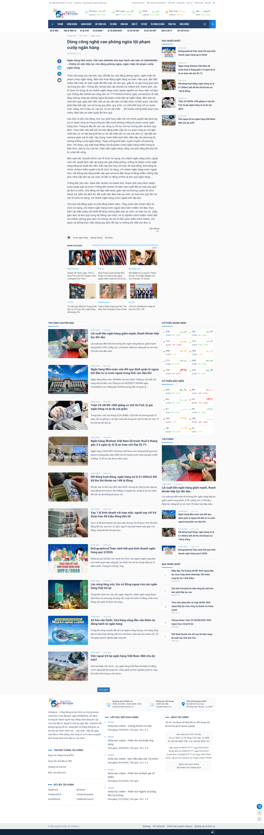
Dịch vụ (190, 3)
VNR (168, 418)
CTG (168, 360)
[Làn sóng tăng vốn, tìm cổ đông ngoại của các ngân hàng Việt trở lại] (68, 594)
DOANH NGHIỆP (86, 24)
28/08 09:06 (182, 48)
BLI (167, 409)
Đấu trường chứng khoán (156, 3)
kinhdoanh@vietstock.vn (123, 707)
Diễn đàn (171, 3)
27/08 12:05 (107, 617)
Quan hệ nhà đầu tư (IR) (60, 761)
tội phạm (109, 237)
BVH (168, 390)
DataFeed (53, 790)
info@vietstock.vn (163, 707)
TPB (167, 370)
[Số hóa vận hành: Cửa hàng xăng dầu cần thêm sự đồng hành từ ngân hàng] (68, 630)
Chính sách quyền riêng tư (180, 826)
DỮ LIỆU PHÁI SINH (133, 30)
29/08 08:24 (175, 641)
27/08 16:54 (107, 581)
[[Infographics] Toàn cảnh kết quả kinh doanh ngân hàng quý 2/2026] (169, 52)
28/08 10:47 (107, 509)
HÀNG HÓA (124, 24)
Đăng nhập (199, 3)
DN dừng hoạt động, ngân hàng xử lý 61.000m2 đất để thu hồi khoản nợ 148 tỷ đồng (196, 87)
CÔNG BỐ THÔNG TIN (70, 30)
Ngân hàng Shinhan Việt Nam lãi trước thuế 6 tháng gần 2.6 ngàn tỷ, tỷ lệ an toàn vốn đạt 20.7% (196, 70)
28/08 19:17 (175, 613)
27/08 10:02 (182, 116)
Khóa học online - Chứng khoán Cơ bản (130, 726)
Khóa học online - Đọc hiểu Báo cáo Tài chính (133, 758)
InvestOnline (54, 799)
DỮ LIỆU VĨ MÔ (84, 30)
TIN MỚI (60, 24)
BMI (193, 390)
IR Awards (181, 3)
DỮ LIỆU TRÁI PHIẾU (150, 30)
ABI (167, 428)
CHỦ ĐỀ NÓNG (54, 30)
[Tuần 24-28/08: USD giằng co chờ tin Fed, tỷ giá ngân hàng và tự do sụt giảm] (169, 102)
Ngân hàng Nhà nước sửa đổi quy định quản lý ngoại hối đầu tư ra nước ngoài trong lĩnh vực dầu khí (196, 518)
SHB (168, 331)
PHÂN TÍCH (172, 24)
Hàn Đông (154, 228)
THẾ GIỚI (144, 24)
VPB (194, 331)
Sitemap (146, 826)
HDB (194, 351)
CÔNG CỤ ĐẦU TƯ (166, 30)
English (208, 3)
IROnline (81, 790)
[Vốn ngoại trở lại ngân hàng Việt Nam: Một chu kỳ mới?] (169, 120)
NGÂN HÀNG (95, 330)
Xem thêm (103, 690)
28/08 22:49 (175, 595)
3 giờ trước (107, 330)
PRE (194, 418)
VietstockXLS (54, 794)
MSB (194, 360)
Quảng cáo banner (57, 767)
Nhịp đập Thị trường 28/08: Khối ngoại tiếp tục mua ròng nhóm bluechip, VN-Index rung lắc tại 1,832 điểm (192, 574)
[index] (86, 11)
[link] (205, 24)
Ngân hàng (166, 484)
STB (194, 341)
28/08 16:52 (175, 581)
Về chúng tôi (158, 826)
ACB (194, 370)
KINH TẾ (134, 24)
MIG (167, 399)
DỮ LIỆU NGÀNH (98, 30)
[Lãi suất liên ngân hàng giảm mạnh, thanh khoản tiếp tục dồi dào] (68, 343)
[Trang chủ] (60, 702)
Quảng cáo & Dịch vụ (204, 826)
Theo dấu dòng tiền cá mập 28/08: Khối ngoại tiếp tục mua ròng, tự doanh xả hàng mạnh (192, 606)
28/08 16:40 (182, 63)
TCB (168, 341)
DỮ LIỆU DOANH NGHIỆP (115, 30)
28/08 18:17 (175, 627)
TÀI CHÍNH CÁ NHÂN (157, 24)
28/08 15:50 (182, 80)
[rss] (214, 2)
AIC (193, 428)
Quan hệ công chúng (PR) (61, 755)
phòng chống (96, 237)
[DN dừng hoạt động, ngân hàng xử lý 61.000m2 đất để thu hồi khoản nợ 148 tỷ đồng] (169, 84)
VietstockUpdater (85, 794)
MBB (168, 351)
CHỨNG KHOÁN (72, 24)
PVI (193, 399)
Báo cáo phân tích (57, 772)
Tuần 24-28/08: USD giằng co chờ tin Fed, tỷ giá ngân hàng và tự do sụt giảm (196, 105)
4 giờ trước (107, 366)
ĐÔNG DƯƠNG (184, 24)
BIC (193, 409)
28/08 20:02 (182, 98)
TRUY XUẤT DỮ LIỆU (183, 30)
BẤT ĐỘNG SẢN (100, 24)
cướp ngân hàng (80, 237)
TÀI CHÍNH (113, 24)
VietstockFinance (138, 3)
